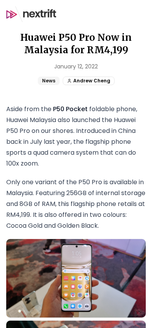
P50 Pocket (70, 109)
